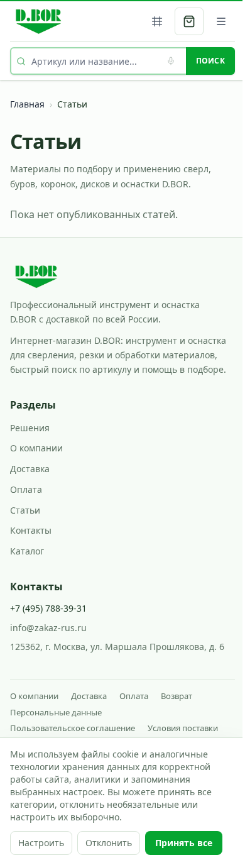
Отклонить (108, 843)
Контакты (31, 530)
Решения (30, 428)
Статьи (25, 510)
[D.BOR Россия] (38, 21)
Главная (27, 104)
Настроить (41, 843)
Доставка (30, 469)
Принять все (183, 843)
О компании (36, 448)
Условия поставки (183, 728)
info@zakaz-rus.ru (48, 628)
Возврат (176, 696)
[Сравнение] (157, 21)
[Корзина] (189, 21)
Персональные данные (56, 712)
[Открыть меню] (221, 21)
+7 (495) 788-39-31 (48, 608)
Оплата (26, 489)
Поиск (211, 60)
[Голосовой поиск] (171, 61)
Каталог (27, 551)
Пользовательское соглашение (72, 728)
